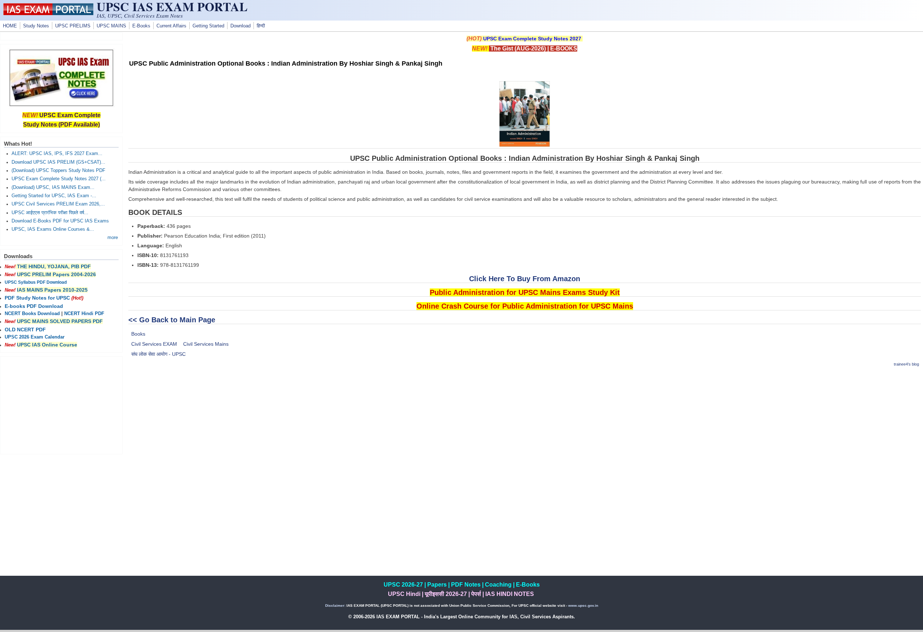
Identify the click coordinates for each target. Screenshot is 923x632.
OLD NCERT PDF (25, 329)
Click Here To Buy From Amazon (524, 279)
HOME (10, 25)
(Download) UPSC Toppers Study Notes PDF (58, 170)
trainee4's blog (906, 364)
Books (138, 334)
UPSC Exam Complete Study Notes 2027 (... (59, 178)
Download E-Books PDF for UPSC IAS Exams (60, 221)
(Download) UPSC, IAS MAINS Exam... (53, 187)
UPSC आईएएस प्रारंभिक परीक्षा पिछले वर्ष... (50, 212)
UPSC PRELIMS (72, 25)
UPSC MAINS (111, 25)
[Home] (48, 13)
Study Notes (36, 25)
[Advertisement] (524, 424)
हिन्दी (261, 25)
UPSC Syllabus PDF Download (36, 282)
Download (240, 25)
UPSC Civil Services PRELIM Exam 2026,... (58, 204)
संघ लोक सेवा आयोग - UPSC (158, 354)
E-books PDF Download (34, 306)
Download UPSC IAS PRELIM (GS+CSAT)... (58, 162)
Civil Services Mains (206, 344)
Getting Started (208, 25)
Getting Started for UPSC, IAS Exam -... (54, 195)
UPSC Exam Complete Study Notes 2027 (532, 38)
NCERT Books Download (32, 313)
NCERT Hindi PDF (84, 313)
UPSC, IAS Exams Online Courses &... (53, 229)
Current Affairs (171, 25)
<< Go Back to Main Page (171, 320)
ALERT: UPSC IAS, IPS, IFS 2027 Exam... (57, 153)
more (112, 237)
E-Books (141, 25)
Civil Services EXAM (154, 344)
